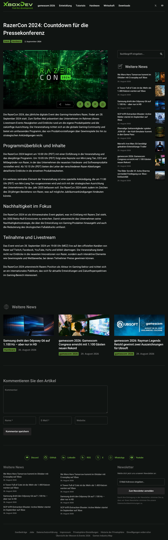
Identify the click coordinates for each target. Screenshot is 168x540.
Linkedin (71, 457)
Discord (34, 457)
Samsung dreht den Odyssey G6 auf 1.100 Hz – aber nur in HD (134, 103)
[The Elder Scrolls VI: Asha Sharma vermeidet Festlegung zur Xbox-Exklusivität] (160, 174)
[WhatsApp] (102, 104)
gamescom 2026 (69, 353)
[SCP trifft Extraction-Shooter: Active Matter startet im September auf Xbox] (160, 118)
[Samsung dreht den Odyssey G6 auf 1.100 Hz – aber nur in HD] (160, 104)
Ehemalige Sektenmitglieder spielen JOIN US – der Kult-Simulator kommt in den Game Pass (134, 131)
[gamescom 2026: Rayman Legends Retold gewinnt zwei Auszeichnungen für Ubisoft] (139, 325)
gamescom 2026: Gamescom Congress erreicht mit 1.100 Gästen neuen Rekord (134, 159)
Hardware (16, 41)
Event (6, 41)
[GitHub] (45, 457)
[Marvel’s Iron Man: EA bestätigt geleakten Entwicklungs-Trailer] (160, 146)
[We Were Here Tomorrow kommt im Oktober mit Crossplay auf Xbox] (160, 77)
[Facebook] (80, 104)
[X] (155, 5)
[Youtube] (162, 5)
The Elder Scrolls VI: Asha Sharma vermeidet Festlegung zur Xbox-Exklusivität (133, 173)
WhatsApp (119, 457)
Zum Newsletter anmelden (141, 490)
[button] (85, 532)
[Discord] (27, 457)
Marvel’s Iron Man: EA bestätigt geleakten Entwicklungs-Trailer (132, 145)
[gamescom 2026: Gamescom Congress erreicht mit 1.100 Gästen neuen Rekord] (160, 160)
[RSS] (82, 457)
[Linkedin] (63, 457)
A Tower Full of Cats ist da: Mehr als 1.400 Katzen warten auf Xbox (134, 89)
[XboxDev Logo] (18, 5)
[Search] (161, 54)
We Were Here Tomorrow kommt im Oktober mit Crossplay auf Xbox (134, 76)
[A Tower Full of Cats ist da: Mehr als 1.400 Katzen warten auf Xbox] (160, 90)
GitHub (53, 457)
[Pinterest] (95, 104)
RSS (89, 457)
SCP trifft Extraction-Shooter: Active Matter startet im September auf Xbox (134, 116)
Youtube (139, 457)
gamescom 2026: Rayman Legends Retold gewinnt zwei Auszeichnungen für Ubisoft (138, 345)
